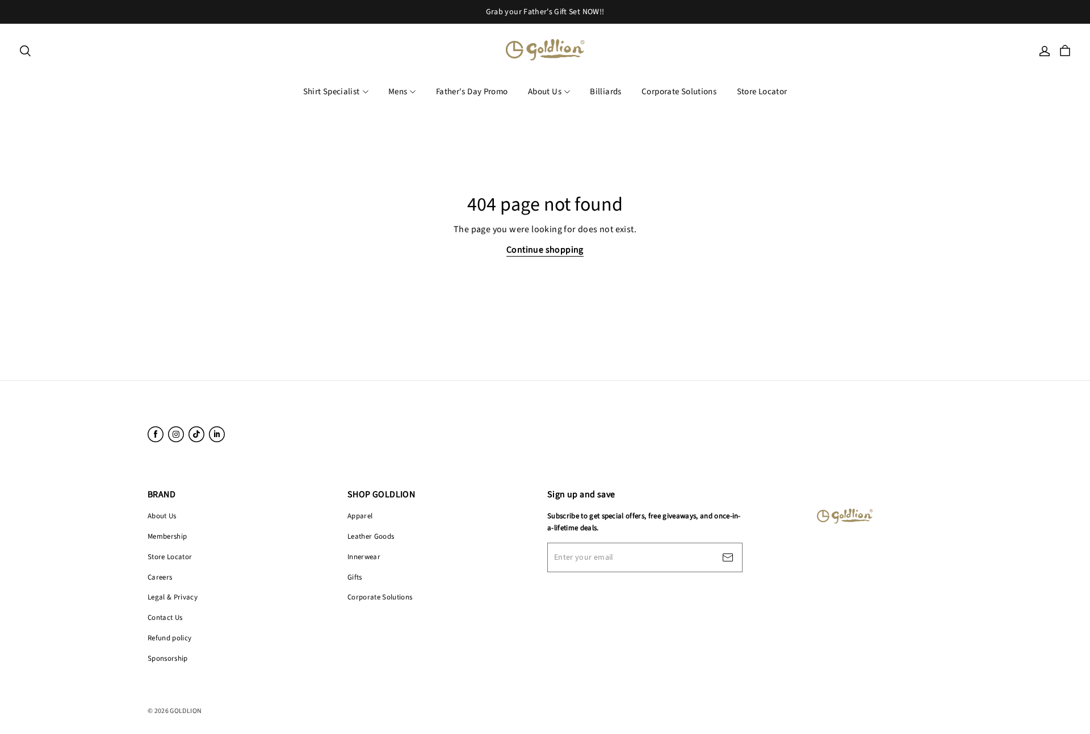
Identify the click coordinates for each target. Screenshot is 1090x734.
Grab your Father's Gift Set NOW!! (545, 12)
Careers (160, 577)
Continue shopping (545, 250)
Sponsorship (168, 658)
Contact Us (165, 618)
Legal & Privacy (173, 597)
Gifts (354, 577)
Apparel (359, 516)
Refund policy (169, 638)
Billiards (605, 92)
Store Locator (762, 92)
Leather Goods (370, 536)
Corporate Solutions (679, 92)
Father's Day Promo (472, 92)
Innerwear (363, 557)
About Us (544, 92)
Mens (398, 92)
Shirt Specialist (331, 92)
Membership (167, 536)
